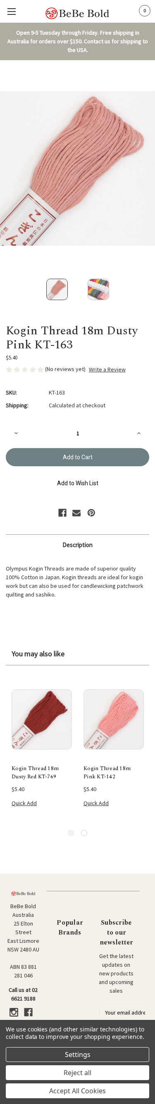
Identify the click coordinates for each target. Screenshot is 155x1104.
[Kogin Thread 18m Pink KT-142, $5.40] (113, 719)
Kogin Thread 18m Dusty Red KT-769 (35, 773)
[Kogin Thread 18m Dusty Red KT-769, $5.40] (42, 719)
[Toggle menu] (11, 11)
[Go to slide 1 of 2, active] (71, 833)
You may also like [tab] (38, 653)
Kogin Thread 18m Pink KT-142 (107, 773)
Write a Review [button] (107, 369)
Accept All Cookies (77, 1090)
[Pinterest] (91, 513)
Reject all (77, 1072)
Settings (78, 1054)
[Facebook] (62, 513)
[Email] (76, 513)
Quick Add (24, 803)
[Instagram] (14, 1012)
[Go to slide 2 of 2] (84, 833)
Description (77, 545)
